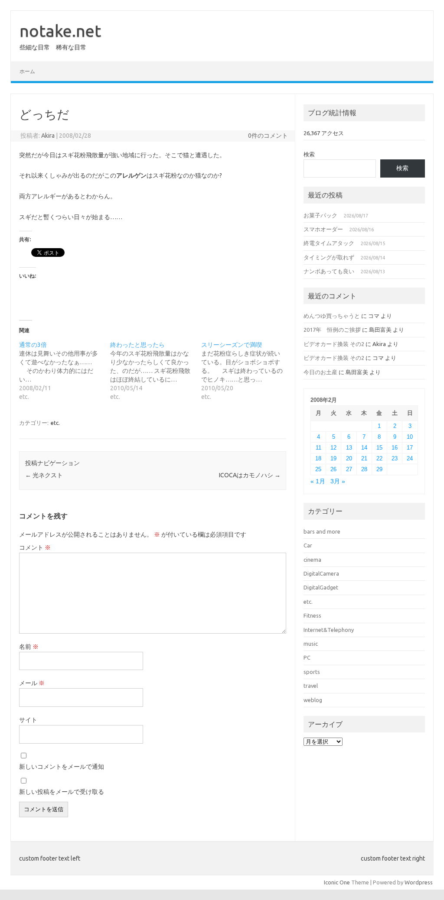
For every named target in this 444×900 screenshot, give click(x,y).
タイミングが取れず (329, 257)
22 (379, 458)
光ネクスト (44, 475)
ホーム (27, 71)
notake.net (60, 31)
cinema (312, 560)
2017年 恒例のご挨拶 (332, 330)
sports (312, 672)
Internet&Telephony (329, 630)
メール (32, 683)
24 (410, 458)
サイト (28, 719)
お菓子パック (320, 215)
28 (364, 469)
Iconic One (337, 882)
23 (395, 458)
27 (349, 469)
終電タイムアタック (329, 243)
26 (333, 469)
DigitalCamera (321, 573)
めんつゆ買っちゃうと (332, 316)
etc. (55, 423)
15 (379, 447)
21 (364, 458)
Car (308, 545)
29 (379, 469)
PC (307, 657)
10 (410, 437)
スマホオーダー (323, 229)
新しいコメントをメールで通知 (61, 766)
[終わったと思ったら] (155, 370)
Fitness (312, 615)
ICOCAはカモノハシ (250, 475)
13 (349, 447)
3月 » (337, 481)
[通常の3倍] (64, 370)
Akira (48, 135)
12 (333, 447)
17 (410, 447)
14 (364, 447)
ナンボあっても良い (329, 271)
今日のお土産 (320, 372)
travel (311, 686)
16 (395, 447)
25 (318, 469)
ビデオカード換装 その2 (334, 344)
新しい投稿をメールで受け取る (61, 791)
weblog (313, 700)
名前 (29, 646)
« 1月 (317, 481)
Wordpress (419, 882)
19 (333, 458)
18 (318, 458)
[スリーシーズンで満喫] (246, 370)
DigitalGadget (321, 587)
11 (318, 447)
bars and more (322, 531)
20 (349, 458)
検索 (309, 154)
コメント (35, 547)
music (311, 644)
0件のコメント (268, 135)
